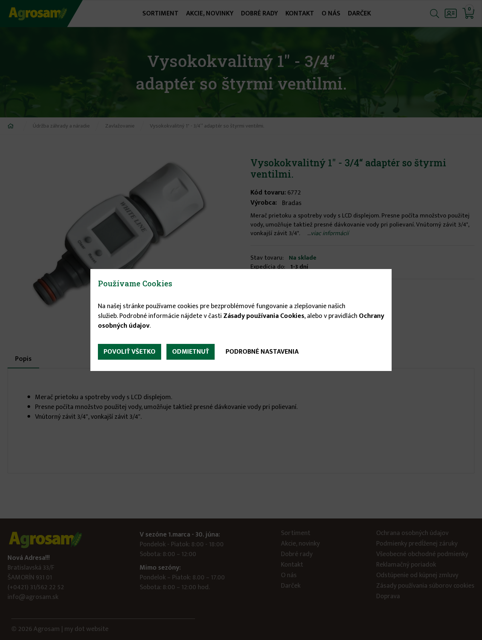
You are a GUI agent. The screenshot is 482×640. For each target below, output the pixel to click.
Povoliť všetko (130, 351)
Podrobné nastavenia (262, 351)
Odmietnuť (190, 351)
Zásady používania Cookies (263, 316)
